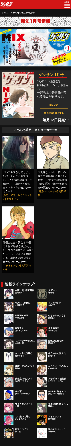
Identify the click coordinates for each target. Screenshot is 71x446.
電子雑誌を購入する (54, 113)
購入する (54, 105)
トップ (5, 12)
